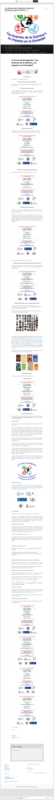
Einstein (13, 345)
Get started (35, 1)
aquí (27, 79)
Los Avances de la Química (9, 52)
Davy (35, 340)
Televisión (27, 52)
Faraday (37, 340)
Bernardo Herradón (21, 93)
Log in (6, 766)
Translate (11, 778)
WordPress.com (7, 769)
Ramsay (13, 344)
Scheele (35, 338)
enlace (27, 534)
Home (6, 45)
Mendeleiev (29, 341)
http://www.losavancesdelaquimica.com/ (28, 457)
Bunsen (40, 340)
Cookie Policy (21, 798)
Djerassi (27, 346)
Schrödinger (21, 345)
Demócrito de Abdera (38, 337)
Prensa (20, 52)
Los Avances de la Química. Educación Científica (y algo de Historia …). (19, 9)
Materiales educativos (34, 52)
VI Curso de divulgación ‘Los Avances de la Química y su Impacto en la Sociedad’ (17, 50)
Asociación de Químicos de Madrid (29, 485)
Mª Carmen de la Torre (26, 266)
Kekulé (20, 341)
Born (17, 345)
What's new (47, 772)
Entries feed (7, 767)
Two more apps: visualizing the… (39, 772)
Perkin (32, 341)
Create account (7, 765)
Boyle (19, 338)
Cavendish (28, 338)
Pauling (37, 345)
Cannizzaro (24, 341)
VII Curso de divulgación (35, 50)
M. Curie (20, 344)
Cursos (16, 52)
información (16, 85)
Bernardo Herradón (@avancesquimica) (14, 45)
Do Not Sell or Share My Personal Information (31, 786)
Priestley (31, 338)
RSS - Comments (30, 769)
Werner (38, 342)
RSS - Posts (30, 767)
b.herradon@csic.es (30, 592)
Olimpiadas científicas (42, 52)
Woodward (24, 346)
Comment (38, 758)
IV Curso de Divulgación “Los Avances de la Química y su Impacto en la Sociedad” (18, 47)
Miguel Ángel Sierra (37, 132)
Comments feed (7, 768)
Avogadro (26, 340)
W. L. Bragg (37, 344)
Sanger (31, 346)
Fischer (41, 342)
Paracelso (13, 338)
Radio (23, 52)
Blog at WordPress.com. (20, 786)
